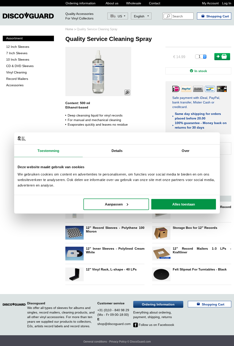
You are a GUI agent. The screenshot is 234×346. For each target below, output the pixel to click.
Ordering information (81, 3)
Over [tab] (185, 151)
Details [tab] (117, 151)
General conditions (95, 341)
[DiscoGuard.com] (28, 15)
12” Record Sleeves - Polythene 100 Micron (115, 229)
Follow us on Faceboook (156, 325)
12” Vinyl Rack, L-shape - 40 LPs (111, 269)
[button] (141, 16)
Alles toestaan (183, 204)
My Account (210, 3)
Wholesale (133, 3)
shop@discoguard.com (114, 324)
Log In (226, 3)
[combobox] (178, 16)
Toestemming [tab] (48, 151)
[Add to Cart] (222, 56)
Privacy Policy (118, 341)
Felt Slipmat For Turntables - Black (200, 269)
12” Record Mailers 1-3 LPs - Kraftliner (202, 250)
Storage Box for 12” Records (195, 228)
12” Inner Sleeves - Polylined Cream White (115, 250)
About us (112, 3)
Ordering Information (158, 304)
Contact (154, 3)
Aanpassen (114, 204)
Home (69, 29)
